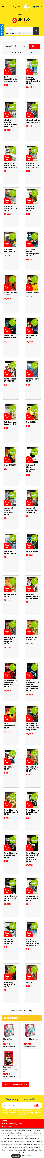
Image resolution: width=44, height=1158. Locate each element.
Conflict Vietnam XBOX (30, 208)
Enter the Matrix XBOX (10, 336)
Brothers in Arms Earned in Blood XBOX (10, 165)
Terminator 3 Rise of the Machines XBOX (10, 683)
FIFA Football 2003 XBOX (10, 380)
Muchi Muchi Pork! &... (10, 1040)
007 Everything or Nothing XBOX (10, 79)
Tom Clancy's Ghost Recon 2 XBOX (11, 812)
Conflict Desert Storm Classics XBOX (33, 165)
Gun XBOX (31, 422)
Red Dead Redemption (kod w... (10, 1069)
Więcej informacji (27, 1156)
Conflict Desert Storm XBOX (10, 208)
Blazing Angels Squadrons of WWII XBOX (10, 123)
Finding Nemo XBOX (32, 380)
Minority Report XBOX (10, 552)
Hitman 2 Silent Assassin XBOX (30, 468)
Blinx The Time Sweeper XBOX (33, 121)
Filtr (34, 46)
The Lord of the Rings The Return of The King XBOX (32, 726)
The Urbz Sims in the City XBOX (32, 769)
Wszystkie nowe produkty (15, 1085)
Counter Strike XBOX (9, 250)
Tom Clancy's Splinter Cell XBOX (10, 898)
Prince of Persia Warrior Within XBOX (33, 596)
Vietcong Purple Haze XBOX (9, 984)
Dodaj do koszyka (7, 71)
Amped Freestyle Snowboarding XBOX (33, 80)
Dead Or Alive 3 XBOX (10, 293)
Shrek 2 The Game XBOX (31, 638)
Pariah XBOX (32, 551)
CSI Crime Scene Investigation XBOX (32, 252)
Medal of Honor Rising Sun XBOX (32, 510)
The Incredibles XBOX (9, 725)
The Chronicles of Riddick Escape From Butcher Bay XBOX (32, 685)
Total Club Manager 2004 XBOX (9, 941)
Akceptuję (16, 1156)
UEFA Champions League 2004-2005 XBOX (32, 942)
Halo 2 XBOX (10, 465)
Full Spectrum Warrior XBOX (10, 423)
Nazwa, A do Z (15, 46)
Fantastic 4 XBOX (31, 336)
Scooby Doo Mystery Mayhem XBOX (9, 640)
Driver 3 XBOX (32, 292)
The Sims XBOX (8, 768)
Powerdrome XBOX (10, 595)
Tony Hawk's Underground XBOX (32, 898)
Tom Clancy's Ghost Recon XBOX (32, 812)
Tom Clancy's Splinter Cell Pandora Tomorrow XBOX (32, 857)
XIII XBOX (30, 982)
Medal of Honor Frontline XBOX (8, 511)
